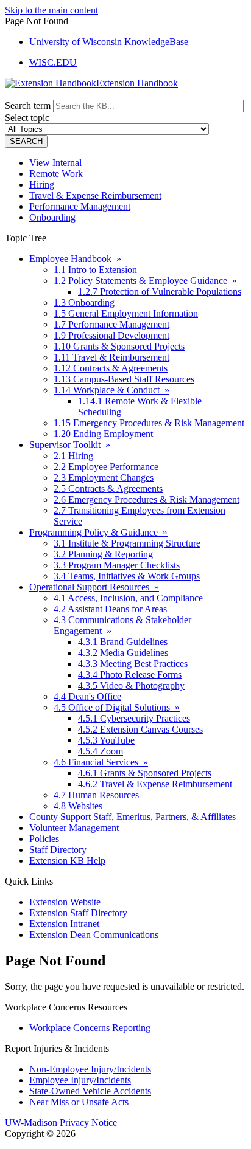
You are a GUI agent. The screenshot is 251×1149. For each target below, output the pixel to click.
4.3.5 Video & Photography (131, 685)
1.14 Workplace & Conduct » (111, 390)
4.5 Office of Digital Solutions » (117, 707)
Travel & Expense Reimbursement (95, 195)
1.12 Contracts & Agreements (111, 368)
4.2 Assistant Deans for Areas (110, 609)
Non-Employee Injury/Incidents (90, 1069)
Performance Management (79, 206)
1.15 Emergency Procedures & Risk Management (149, 423)
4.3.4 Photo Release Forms (130, 674)
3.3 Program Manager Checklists (117, 565)
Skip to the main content (51, 10)
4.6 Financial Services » (101, 762)
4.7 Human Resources (96, 795)
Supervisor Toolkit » (69, 445)
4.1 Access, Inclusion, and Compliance (128, 598)
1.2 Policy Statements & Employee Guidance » (145, 280)
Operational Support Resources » (94, 587)
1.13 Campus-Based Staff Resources (124, 379)
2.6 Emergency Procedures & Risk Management (146, 499)
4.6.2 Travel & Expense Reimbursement (155, 784)
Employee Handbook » (75, 259)
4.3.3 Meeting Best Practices (133, 663)
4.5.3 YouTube (106, 740)
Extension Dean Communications (93, 935)
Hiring (41, 184)
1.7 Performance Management (111, 324)
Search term (28, 105)
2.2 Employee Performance (106, 466)
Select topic (27, 117)
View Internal (55, 162)
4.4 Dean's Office (87, 696)
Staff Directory (58, 849)
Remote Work (56, 173)
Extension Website (65, 902)
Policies (44, 838)
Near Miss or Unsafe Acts (79, 1102)
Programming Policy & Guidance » (98, 532)
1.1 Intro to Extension (95, 269)
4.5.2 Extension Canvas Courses (140, 729)
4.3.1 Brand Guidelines (123, 642)
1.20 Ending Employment (103, 434)
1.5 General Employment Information (126, 313)
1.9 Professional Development (111, 335)
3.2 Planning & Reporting (103, 554)
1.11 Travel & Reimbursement (111, 357)
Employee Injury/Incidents (80, 1080)
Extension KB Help (67, 860)
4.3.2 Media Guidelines (123, 652)
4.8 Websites (78, 806)
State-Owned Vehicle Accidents (90, 1091)
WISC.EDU (53, 62)
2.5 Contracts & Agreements (108, 488)
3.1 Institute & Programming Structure (127, 543)
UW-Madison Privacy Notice (61, 1122)
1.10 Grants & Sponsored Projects (119, 346)
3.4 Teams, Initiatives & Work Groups (127, 576)
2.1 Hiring (73, 455)
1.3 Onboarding (84, 302)
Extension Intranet (64, 924)
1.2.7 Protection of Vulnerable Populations (159, 291)
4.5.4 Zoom (100, 751)
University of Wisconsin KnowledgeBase (108, 41)
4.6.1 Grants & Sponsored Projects (144, 773)
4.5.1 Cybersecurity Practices (134, 718)
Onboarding (52, 217)
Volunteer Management (74, 828)
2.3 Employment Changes (104, 477)
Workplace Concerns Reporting (89, 1028)
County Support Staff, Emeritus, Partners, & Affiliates (132, 817)
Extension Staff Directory (78, 913)
